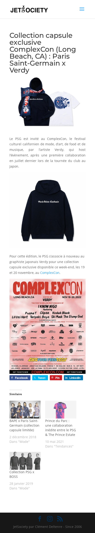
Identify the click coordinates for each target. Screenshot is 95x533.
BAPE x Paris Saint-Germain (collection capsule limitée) (24, 425)
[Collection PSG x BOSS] (25, 461)
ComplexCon (49, 272)
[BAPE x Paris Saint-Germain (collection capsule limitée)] (25, 410)
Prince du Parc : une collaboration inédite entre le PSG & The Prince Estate (60, 428)
